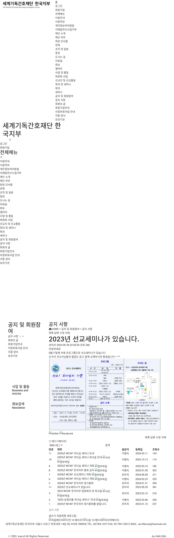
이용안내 (60, 18)
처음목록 (61, 516)
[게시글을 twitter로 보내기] (54, 433)
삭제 (67, 333)
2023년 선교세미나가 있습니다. (74, 487)
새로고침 (71, 516)
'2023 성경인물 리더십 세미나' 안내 (76, 499)
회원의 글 (60, 104)
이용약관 (60, 21)
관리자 (125, 474)
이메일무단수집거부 (66, 29)
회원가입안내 (62, 108)
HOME (55, 329)
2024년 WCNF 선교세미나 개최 (74, 474)
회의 (57, 88)
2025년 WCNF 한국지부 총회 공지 (75, 470)
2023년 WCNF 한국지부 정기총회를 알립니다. (82, 504)
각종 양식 (60, 115)
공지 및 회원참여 (64, 96)
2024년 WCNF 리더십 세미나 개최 (75, 478)
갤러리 (58, 68)
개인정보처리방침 (64, 25)
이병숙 (125, 453)
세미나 (58, 92)
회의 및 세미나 (63, 84)
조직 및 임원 (61, 49)
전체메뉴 (60, 14)
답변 (56, 333)
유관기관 (60, 119)
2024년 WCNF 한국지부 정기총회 (75, 483)
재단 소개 (60, 33)
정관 (57, 53)
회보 (57, 65)
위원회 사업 (61, 76)
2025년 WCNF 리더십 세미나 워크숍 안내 (79, 457)
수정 (62, 333)
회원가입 (60, 10)
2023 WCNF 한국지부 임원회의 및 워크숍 (79, 491)
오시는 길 (60, 57)
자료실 (58, 61)
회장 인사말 (61, 41)
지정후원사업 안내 (65, 111)
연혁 (57, 45)
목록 (51, 333)
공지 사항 (60, 100)
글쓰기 (52, 516)
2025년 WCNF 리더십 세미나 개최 (75, 466)
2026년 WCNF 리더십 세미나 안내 (75, 453)
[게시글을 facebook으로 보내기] (66, 433)
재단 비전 (60, 37)
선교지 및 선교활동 (65, 80)
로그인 (58, 6)
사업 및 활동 (61, 72)
